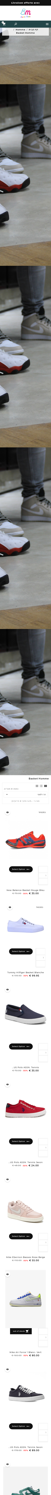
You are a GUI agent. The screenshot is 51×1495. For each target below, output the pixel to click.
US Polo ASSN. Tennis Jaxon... (25, 1162)
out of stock (21, 1331)
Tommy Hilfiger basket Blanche (25, 972)
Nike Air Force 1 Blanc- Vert (25, 1352)
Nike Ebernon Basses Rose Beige (25, 1257)
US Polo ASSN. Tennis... (25, 1067)
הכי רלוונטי (25, 794)
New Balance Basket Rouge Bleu (25, 890)
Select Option (21, 869)
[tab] (45, 786)
